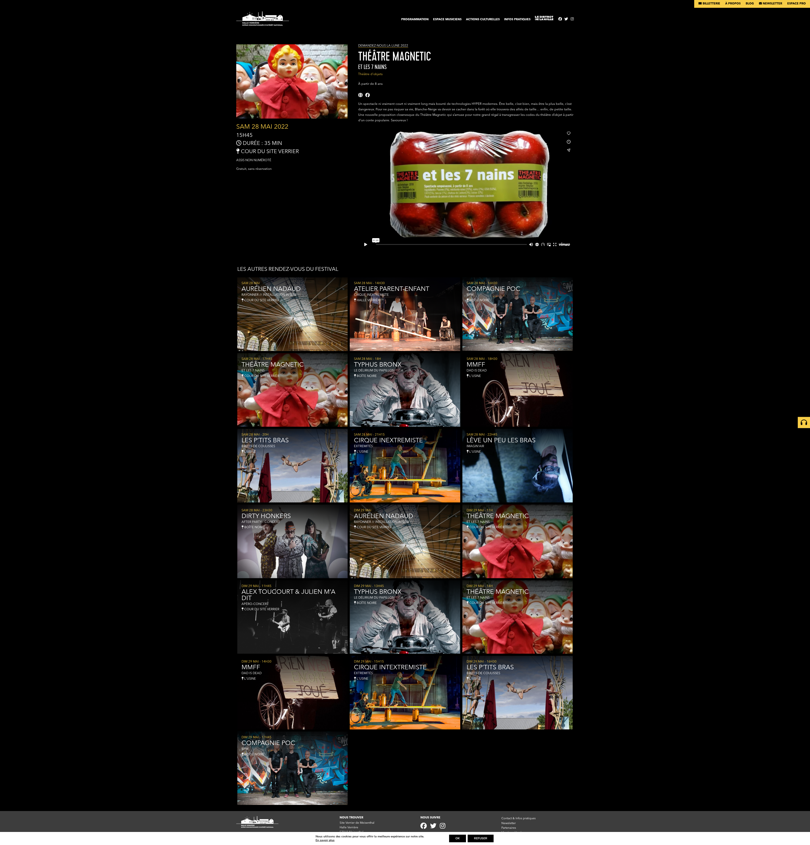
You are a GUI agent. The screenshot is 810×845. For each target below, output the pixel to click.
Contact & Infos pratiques (518, 818)
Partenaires (508, 827)
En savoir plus (325, 840)
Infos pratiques (517, 19)
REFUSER (480, 838)
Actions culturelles (483, 19)
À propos (733, 3)
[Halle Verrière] (262, 20)
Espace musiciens (447, 19)
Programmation (415, 19)
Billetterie (711, 3)
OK (457, 838)
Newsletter (772, 3)
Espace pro (796, 3)
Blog (750, 3)
